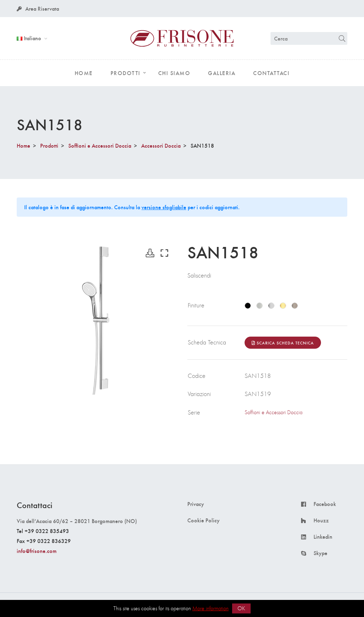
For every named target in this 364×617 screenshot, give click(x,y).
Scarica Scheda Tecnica (284, 343)
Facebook (325, 503)
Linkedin (323, 536)
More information (210, 608)
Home (23, 145)
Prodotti (49, 145)
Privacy (195, 503)
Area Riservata (42, 8)
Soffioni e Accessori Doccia (99, 145)
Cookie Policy (203, 520)
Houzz (321, 520)
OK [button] (241, 608)
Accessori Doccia (161, 145)
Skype (320, 553)
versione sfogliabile (163, 207)
